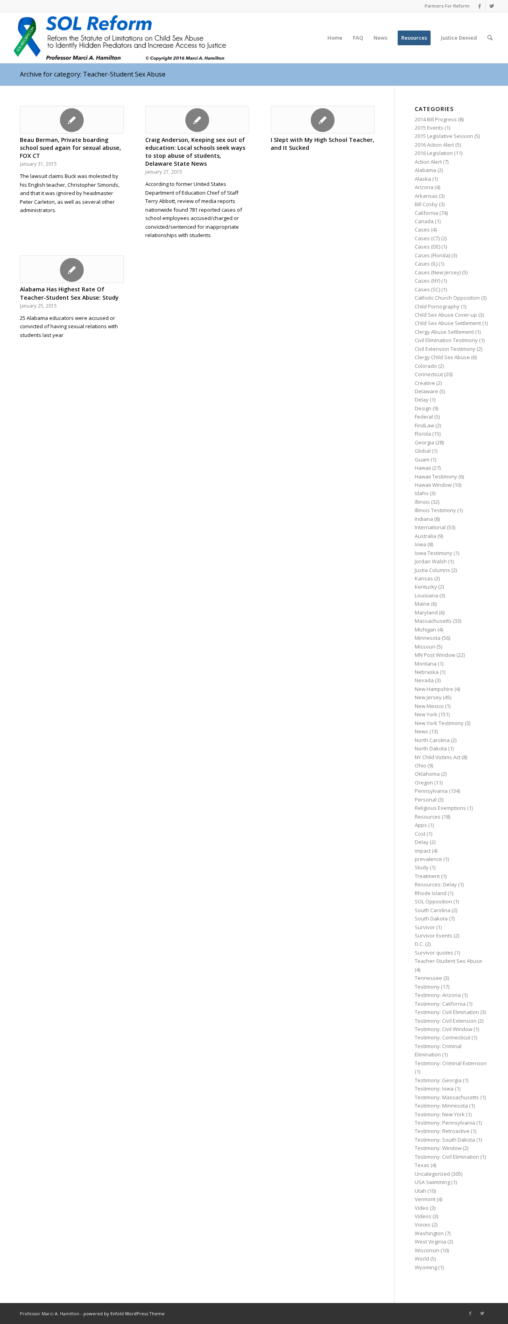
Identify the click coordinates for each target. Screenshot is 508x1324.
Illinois (422, 501)
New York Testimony (439, 723)
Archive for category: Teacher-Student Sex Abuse (92, 74)
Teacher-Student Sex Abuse (448, 960)
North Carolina (432, 740)
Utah (420, 1190)
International (430, 527)
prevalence (428, 859)
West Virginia (430, 1241)
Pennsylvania (431, 790)
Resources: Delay (436, 884)
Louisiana (426, 595)
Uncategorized (432, 1173)
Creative (425, 382)
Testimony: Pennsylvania (445, 1122)
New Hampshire (434, 689)
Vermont (425, 1199)
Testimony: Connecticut (442, 1037)
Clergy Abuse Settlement (444, 331)
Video (422, 1207)
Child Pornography (437, 306)
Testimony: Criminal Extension (451, 1063)
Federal (424, 416)
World (422, 1258)
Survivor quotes (434, 952)
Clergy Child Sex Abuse (442, 357)
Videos (423, 1216)
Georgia (424, 442)
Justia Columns (432, 570)
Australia (425, 536)
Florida (423, 433)
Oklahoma (427, 773)
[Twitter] (492, 6)
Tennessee (428, 978)
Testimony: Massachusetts (447, 1097)
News (421, 731)
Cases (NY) (427, 280)
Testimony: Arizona (438, 995)
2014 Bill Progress (436, 119)
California (426, 212)
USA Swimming (432, 1182)
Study (422, 867)
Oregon (424, 782)
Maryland (426, 612)
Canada (424, 221)
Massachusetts (433, 620)
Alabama (425, 170)
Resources (428, 816)
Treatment (427, 876)
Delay (422, 399)
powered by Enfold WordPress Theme (124, 1313)
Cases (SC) (427, 289)
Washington (429, 1233)
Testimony (427, 986)
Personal (426, 799)
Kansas (424, 578)
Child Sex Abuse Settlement (448, 323)
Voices (423, 1224)
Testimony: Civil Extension (446, 1020)
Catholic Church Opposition (447, 297)
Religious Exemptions (440, 807)
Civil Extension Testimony (445, 348)
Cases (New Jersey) (438, 272)
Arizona (424, 187)
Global (423, 450)
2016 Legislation (434, 153)
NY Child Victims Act (437, 757)
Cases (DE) (427, 246)
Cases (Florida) (432, 255)
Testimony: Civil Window (443, 1029)
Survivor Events (433, 935)
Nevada (424, 680)
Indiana (424, 518)
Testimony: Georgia (438, 1080)
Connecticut (429, 374)
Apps (421, 824)
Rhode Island (430, 893)
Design (423, 408)
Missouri (425, 646)
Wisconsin (427, 1250)
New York (426, 714)
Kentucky (426, 586)
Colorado (426, 365)
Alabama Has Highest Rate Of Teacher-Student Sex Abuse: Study (69, 293)
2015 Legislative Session (444, 136)
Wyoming (426, 1267)
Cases (422, 229)
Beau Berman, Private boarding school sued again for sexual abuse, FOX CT (70, 147)
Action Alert (428, 161)
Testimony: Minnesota (441, 1105)
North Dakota (431, 748)
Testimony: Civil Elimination (447, 1012)
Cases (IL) (426, 263)
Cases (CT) (427, 238)
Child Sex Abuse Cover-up (446, 314)
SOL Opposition (433, 901)
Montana (426, 663)
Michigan (425, 629)
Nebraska (427, 671)
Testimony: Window (438, 1148)
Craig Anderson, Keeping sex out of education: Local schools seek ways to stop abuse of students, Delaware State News (195, 151)
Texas (422, 1165)
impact (423, 850)
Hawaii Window (433, 484)
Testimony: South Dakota (445, 1139)
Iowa (420, 544)
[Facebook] (479, 6)
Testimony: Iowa (434, 1088)
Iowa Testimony (433, 553)
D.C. (419, 943)
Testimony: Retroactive (442, 1131)
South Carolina (432, 910)
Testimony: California (440, 1003)
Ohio (420, 765)
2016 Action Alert (434, 144)
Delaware (426, 391)
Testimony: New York (440, 1114)
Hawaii (423, 467)
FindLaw (424, 425)
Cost (420, 833)
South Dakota (431, 918)
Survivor (425, 927)
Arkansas (426, 195)
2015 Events (429, 127)
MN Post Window (435, 654)
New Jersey (428, 697)
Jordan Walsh (431, 561)
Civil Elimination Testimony (446, 340)
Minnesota (428, 637)
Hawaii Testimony (436, 476)
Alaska (423, 178)
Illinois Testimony (435, 510)
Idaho (422, 493)
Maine (422, 603)
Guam (422, 459)
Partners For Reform (447, 6)
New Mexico (429, 706)
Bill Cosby (426, 204)
